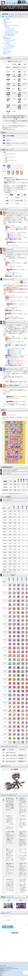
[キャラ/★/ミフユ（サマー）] (11, 440)
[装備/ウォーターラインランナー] (18, 695)
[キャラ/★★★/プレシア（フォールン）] (21, 440)
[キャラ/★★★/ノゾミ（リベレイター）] (21, 447)
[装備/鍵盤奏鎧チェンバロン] (18, 676)
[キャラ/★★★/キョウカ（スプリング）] (16, 427)
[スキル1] (7, 27)
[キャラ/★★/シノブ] (16, 460)
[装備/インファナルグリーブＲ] (18, 731)
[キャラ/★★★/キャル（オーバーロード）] (14, 423)
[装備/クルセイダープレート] (18, 617)
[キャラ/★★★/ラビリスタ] (21, 427)
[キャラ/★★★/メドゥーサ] (6, 445)
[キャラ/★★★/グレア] (6, 437)
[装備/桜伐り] (10, 660)
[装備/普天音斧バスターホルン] (10, 676)
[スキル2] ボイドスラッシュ (12, 31)
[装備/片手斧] (10, 585)
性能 (5, 20)
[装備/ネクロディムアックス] (10, 620)
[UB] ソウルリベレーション (12, 25)
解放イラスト (7, 52)
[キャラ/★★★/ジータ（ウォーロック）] (9, 445)
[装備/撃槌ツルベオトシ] (10, 699)
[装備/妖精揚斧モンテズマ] (10, 707)
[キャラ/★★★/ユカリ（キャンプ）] (14, 450)
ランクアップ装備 (9, 46)
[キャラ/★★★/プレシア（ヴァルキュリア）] (6, 440)
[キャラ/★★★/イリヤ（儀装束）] (21, 425)
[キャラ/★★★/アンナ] (16, 445)
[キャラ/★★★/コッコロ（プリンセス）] (9, 430)
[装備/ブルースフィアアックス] (10, 593)
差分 (19, 6)
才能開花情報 (7, 38)
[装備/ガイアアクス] (10, 628)
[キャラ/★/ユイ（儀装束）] (9, 425)
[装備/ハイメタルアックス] (10, 589)
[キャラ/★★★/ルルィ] (11, 452)
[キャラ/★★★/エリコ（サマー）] (16, 452)
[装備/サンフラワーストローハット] (18, 664)
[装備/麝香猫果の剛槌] (10, 711)
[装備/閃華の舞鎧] (18, 636)
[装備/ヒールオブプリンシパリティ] (18, 703)
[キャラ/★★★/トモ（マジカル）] (6, 455)
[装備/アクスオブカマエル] (10, 703)
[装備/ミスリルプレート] (18, 613)
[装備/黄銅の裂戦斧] (10, 648)
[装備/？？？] (10, 742)
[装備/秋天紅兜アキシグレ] (18, 699)
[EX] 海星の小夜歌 (9, 35)
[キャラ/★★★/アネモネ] (21, 430)
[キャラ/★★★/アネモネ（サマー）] (14, 430)
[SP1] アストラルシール (11, 33)
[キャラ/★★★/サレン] (9, 447)
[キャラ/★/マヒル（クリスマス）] (11, 455)
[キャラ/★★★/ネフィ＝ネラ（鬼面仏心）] (19, 437)
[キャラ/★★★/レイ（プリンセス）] (11, 457)
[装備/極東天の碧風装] (18, 644)
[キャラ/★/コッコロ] (9, 440)
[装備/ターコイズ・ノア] (10, 640)
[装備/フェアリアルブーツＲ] (18, 734)
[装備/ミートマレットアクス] (10, 691)
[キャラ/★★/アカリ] (19, 425)
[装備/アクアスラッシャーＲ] (10, 727)
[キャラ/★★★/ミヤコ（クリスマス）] (16, 462)
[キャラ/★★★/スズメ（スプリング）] (6, 430)
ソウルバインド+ (11, 30)
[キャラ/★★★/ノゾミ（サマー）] (19, 450)
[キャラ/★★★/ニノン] (21, 450)
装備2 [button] (13, 580)
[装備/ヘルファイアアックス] (10, 609)
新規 (10, 6)
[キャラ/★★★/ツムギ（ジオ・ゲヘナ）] (19, 440)
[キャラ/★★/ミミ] (21, 460)
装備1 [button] (9, 580)
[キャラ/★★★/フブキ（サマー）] (14, 457)
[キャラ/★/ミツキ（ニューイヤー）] (6, 423)
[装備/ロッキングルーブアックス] (10, 668)
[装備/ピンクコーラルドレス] (18, 652)
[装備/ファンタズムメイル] (18, 624)
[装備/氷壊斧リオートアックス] (10, 672)
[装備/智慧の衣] (18, 589)
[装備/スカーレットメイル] (18, 620)
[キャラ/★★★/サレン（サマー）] (16, 423)
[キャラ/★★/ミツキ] (11, 427)
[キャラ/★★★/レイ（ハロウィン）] (16, 457)
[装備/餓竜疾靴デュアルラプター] (18, 719)
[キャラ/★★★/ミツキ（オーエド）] (16, 430)
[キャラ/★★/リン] (6, 432)
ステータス (7, 41)
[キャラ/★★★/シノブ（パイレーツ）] (4, 415)
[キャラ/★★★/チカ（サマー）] (9, 437)
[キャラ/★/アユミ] (14, 437)
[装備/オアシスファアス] (10, 679)
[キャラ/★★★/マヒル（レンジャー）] (16, 455)
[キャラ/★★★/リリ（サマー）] (9, 455)
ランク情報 (6, 43)
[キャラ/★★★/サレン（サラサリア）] (14, 462)
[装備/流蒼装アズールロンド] (18, 640)
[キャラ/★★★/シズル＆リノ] (19, 430)
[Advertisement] (14, 947)
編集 (14, 6)
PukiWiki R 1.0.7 (9, 967)
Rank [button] (4, 508)
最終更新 (12, 8)
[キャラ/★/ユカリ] (21, 452)
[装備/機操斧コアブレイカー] (10, 636)
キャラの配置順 (18, 417)
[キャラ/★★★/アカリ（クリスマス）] (19, 445)
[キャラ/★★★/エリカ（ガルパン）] (11, 462)
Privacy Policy (3, 965)
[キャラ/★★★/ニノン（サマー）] (9, 427)
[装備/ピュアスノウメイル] (18, 672)
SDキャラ (6, 49)
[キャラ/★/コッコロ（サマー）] (6, 435)
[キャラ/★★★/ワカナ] (21, 432)
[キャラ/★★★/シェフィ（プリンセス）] (9, 460)
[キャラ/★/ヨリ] (14, 425)
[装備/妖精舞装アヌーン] (18, 707)
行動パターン (7, 22)
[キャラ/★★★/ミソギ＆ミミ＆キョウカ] (9, 442)
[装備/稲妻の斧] (10, 601)
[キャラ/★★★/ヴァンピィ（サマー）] (21, 423)
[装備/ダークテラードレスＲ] (18, 727)
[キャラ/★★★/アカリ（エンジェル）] (14, 435)
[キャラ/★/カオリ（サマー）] (14, 447)
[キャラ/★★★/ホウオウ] (14, 440)
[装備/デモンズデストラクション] (10, 687)
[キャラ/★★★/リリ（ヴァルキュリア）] (19, 442)
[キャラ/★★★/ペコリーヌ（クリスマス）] (21, 457)
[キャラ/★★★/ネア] (9, 462)
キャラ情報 (6, 18)
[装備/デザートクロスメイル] (18, 679)
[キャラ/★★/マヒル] (14, 455)
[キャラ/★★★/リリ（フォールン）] (11, 442)
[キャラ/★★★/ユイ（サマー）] (11, 430)
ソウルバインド (10, 28)
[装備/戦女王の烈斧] (10, 613)
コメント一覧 (6, 916)
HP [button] (9, 508)
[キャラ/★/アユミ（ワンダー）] (16, 437)
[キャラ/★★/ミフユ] (11, 450)
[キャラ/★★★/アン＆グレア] (11, 425)
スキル (5, 23)
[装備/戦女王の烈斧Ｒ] (10, 723)
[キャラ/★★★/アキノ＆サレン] (9, 450)
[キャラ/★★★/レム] (16, 432)
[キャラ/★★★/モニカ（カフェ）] (14, 442)
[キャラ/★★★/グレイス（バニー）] (11, 447)
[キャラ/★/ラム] (11, 432)
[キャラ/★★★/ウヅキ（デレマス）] (21, 442)
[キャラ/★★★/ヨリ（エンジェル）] (11, 435)
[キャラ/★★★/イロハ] (21, 437)
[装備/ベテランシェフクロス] (18, 691)
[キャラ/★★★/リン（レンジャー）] (6, 450)
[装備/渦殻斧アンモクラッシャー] (10, 719)
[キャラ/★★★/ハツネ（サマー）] (6, 427)
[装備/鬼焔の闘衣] (18, 632)
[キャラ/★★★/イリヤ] (16, 447)
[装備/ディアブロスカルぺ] (18, 687)
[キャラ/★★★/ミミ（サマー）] (19, 460)
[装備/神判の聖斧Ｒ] (10, 734)
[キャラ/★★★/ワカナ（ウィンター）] (19, 432)
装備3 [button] (17, 580)
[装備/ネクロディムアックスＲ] (10, 731)
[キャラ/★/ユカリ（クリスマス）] (14, 452)
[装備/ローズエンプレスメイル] (18, 683)
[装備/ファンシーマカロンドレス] (18, 656)
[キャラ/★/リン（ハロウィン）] (19, 423)
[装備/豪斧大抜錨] (10, 695)
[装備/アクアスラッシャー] (10, 617)
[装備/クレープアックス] (10, 652)
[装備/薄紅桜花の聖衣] (18, 660)
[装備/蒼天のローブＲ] (18, 723)
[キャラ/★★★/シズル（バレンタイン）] (21, 455)
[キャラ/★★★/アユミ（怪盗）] (9, 423)
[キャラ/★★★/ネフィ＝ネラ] (14, 432)
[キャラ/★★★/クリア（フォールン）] (19, 452)
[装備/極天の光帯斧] (10, 656)
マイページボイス (8, 51)
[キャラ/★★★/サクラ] (6, 447)
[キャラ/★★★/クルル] (11, 445)
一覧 (18, 8)
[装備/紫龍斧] (10, 605)
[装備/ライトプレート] (18, 593)
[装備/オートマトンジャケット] (18, 715)
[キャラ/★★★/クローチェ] (19, 457)
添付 (6, 8)
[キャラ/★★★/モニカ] (9, 452)
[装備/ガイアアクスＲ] (10, 738)
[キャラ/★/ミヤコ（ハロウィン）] (11, 423)
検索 (22, 8)
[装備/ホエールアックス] (10, 664)
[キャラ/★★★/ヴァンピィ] (14, 427)
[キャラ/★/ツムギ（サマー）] (6, 462)
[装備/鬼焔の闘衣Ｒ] (18, 738)
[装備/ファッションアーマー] (18, 597)
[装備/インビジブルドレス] (18, 609)
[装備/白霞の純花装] (18, 648)
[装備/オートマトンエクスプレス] (10, 715)
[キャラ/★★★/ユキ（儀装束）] (16, 442)
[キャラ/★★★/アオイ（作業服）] (19, 435)
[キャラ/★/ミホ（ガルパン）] (16, 440)
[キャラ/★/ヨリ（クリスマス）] (21, 445)
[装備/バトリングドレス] (18, 601)
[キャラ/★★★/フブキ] (6, 460)
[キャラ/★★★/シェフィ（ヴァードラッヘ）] (19, 455)
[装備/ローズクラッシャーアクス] (10, 683)
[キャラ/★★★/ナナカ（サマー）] (6, 442)
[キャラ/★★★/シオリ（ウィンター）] (16, 425)
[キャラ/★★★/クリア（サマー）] (6, 452)
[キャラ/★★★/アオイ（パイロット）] (21, 435)
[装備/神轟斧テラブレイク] (10, 632)
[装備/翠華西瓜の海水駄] (18, 711)
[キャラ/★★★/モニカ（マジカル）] (16, 435)
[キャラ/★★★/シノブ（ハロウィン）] (14, 445)
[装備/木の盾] (18, 585)
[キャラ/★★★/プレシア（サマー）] (9, 432)
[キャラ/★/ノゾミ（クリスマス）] (16, 450)
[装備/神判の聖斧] (10, 624)
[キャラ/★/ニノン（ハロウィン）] (11, 437)
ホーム (4, 6)
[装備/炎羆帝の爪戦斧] (10, 644)
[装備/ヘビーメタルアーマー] (18, 605)
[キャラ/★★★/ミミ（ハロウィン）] (14, 460)
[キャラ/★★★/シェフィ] (11, 460)
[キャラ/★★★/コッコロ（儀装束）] (9, 435)
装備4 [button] (21, 580)
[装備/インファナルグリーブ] (18, 628)
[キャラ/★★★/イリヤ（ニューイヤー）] (19, 447)
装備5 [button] (26, 580)
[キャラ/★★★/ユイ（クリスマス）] (6, 457)
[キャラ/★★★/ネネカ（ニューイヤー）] (19, 427)
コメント (6, 54)
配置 (5, 36)
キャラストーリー (8, 48)
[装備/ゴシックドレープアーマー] (18, 668)
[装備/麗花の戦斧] (10, 597)
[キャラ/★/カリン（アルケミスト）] (6, 425)
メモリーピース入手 (10, 39)
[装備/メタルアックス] (14, 589)
